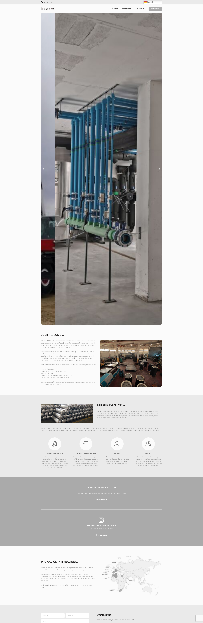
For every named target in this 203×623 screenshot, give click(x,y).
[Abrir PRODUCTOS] (132, 9)
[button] (43, 169)
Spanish (150, 2)
